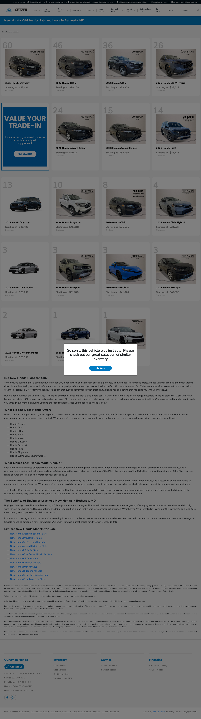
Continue (100, 368)
